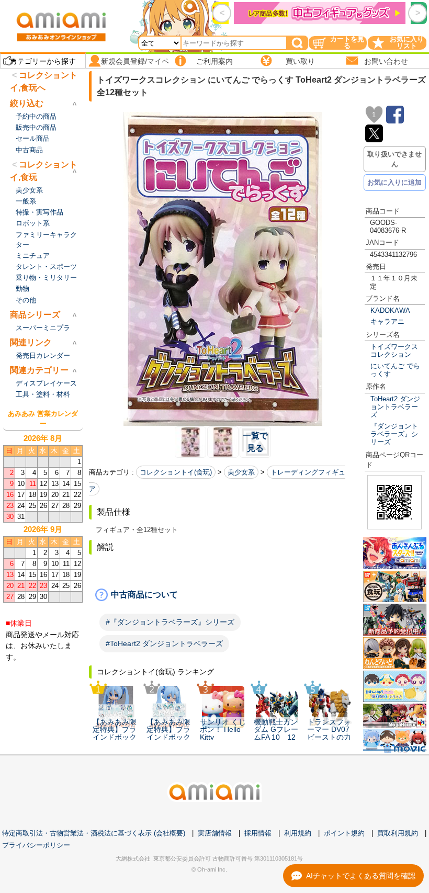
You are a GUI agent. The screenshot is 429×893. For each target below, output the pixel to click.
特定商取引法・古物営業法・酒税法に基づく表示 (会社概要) (93, 833)
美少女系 (241, 472)
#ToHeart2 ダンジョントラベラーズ (164, 643)
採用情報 (258, 833)
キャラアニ (387, 321)
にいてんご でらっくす (395, 370)
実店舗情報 (215, 833)
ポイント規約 (344, 833)
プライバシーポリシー (36, 845)
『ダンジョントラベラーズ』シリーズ (394, 434)
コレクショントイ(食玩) (176, 472)
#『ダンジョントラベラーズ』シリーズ (170, 622)
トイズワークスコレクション (394, 350)
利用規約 (297, 833)
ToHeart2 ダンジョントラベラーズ (395, 407)
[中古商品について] (223, 595)
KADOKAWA (390, 310)
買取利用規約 (397, 833)
